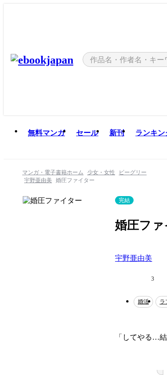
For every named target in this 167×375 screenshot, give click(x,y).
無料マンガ (46, 133)
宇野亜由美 (133, 258)
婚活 (143, 301)
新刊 (116, 133)
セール (87, 133)
